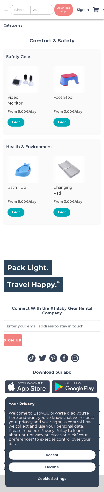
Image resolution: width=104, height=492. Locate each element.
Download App (63, 9)
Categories (13, 25)
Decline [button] (52, 467)
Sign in (83, 10)
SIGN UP (13, 340)
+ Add (16, 122)
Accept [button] (52, 455)
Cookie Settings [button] (52, 479)
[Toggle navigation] (6, 9)
